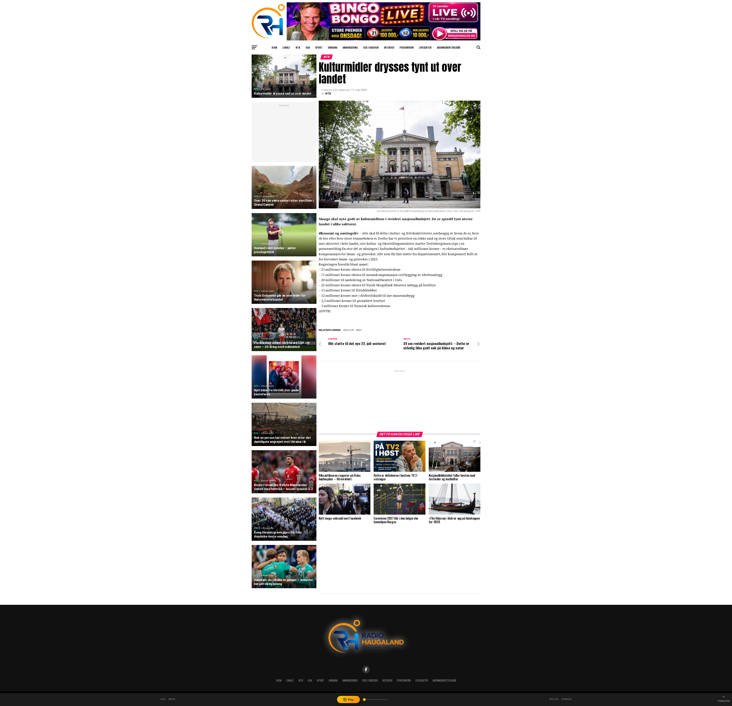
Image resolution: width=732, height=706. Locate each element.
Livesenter (425, 47)
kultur (349, 330)
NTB (298, 47)
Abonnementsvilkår (448, 47)
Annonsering (350, 47)
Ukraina (332, 47)
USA (308, 47)
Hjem (274, 47)
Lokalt (286, 47)
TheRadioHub (724, 701)
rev (359, 330)
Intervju (389, 47)
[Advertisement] (284, 134)
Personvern (407, 47)
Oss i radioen (371, 47)
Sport (319, 47)
